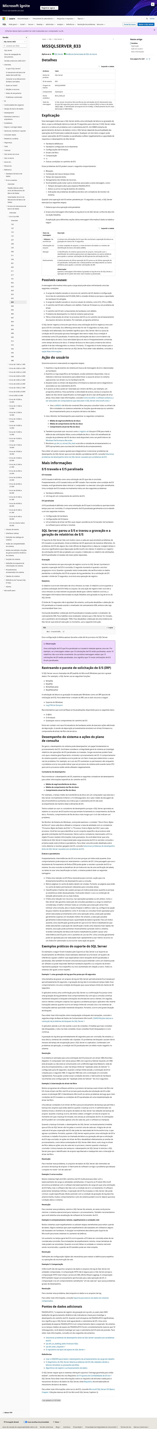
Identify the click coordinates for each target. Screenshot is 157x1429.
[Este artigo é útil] (147, 59)
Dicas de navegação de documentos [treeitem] (12, 55)
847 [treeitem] (12, 318)
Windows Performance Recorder (59, 440)
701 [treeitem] (12, 279)
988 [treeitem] (12, 360)
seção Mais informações (51, 351)
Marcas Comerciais (140, 1427)
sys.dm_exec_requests (55, 1346)
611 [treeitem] (12, 271)
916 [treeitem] (12, 345)
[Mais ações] (113, 39)
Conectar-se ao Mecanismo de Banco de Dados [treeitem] (15, 80)
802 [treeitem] (12, 283)
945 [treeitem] (12, 353)
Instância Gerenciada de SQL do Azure (81, 54)
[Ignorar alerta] (152, 4)
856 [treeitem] (12, 329)
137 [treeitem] (12, 236)
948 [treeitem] (12, 357)
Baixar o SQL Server (146, 24)
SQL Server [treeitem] (8, 50)
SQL (50, 39)
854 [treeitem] (12, 322)
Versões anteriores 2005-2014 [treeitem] (14, 61)
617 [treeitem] (12, 275)
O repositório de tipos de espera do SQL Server (65, 1349)
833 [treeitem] (12, 302)
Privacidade (77, 1427)
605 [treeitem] (12, 267)
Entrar (152, 18)
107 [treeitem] (12, 228)
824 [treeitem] (12, 290)
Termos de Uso (126, 1427)
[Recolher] (26, 37)
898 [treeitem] (12, 333)
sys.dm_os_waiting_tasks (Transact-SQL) (62, 1343)
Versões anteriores (46, 1427)
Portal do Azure (130, 24)
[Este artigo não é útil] (149, 59)
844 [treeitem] (12, 306)
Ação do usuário (137, 49)
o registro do (83, 431)
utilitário (58, 405)
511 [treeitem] (12, 255)
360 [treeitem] (12, 252)
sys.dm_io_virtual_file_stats (65, 443)
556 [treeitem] (12, 259)
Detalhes (134, 43)
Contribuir (66, 1427)
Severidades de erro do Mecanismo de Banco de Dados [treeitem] (16, 199)
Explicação (135, 46)
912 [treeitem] (12, 341)
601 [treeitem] (12, 263)
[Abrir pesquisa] (147, 19)
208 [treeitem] (12, 244)
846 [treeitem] (12, 314)
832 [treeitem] (12, 298)
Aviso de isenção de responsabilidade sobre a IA (20, 1427)
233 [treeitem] (12, 248)
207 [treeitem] (12, 240)
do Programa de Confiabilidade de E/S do (93, 1375)
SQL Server (58, 39)
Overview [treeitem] (11, 184)
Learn (44, 39)
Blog (57, 1427)
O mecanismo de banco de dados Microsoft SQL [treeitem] (15, 73)
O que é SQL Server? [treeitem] (13, 69)
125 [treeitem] (12, 232)
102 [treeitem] (12, 224)
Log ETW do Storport (54, 705)
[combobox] (15, 41)
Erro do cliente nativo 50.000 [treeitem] (17, 524)
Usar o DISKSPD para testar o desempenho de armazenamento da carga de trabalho (80, 1359)
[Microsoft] (4, 18)
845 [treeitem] (12, 310)
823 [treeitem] (12, 287)
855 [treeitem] (12, 325)
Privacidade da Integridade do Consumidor (100, 1427)
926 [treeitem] (12, 349)
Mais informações (137, 52)
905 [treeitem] (12, 337)
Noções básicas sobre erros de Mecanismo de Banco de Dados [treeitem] (16, 190)
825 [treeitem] (12, 294)
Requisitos (88, 1381)
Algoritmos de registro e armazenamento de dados (66, 1368)
